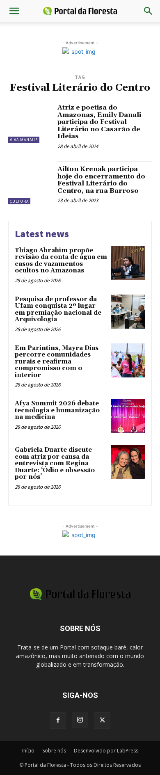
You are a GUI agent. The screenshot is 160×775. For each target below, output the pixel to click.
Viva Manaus (24, 139)
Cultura (19, 201)
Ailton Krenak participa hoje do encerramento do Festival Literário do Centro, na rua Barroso (101, 180)
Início (28, 750)
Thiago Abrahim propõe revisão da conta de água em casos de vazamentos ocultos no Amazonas (61, 261)
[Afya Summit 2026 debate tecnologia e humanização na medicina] (128, 416)
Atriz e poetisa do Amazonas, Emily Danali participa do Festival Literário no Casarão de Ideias (99, 121)
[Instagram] (80, 720)
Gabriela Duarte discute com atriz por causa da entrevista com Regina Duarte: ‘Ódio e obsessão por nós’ (55, 463)
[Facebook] (58, 720)
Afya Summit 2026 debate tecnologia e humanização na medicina (57, 410)
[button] (14, 11)
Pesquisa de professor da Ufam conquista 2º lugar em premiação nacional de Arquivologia (58, 309)
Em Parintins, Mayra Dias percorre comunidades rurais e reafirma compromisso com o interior (56, 361)
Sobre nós (54, 750)
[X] (102, 720)
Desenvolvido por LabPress (106, 750)
